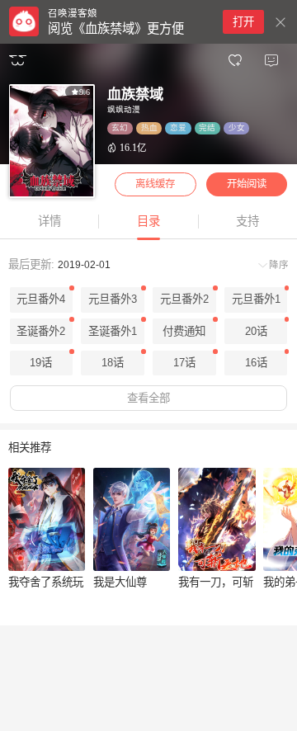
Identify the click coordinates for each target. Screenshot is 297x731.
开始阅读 (246, 184)
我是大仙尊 (120, 582)
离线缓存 (155, 184)
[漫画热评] (271, 61)
